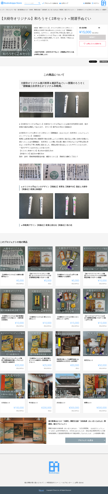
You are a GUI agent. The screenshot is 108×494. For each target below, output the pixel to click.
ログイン (96, 3)
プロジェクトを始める (51, 3)
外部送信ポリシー (52, 482)
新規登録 (88, 3)
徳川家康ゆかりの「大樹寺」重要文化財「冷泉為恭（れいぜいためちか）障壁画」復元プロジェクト (77, 422)
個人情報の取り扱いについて (34, 482)
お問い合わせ (79, 482)
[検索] (39, 3)
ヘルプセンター (66, 482)
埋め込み (104, 61)
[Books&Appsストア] (11, 2)
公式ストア (64, 3)
